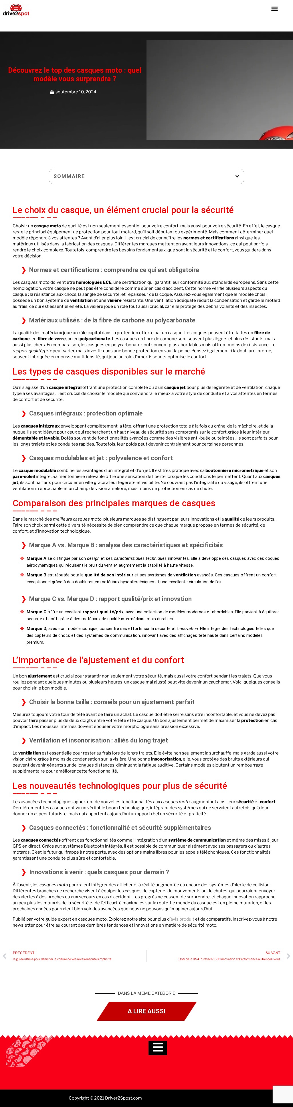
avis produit (182, 919)
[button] (274, 8)
